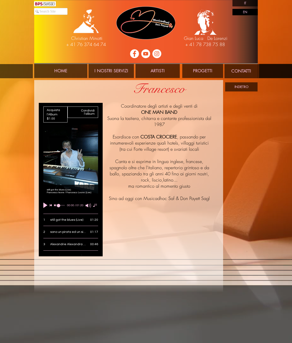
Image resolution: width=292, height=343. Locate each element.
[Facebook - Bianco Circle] (134, 53)
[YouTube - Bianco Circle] (145, 53)
